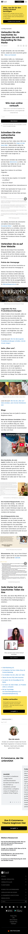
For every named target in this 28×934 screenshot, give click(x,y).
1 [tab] (10, 802)
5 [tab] (18, 802)
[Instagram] (21, 907)
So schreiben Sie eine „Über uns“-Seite (13, 675)
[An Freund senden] (26, 46)
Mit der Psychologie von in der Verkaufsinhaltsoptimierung (11, 691)
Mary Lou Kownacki (10, 55)
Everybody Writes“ (6, 226)
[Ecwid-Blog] (2, 907)
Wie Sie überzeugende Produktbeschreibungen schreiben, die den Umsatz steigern (13, 341)
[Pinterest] (10, 907)
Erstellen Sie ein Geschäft (14, 21)
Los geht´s (14, 711)
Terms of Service (13, 919)
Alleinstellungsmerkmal (9, 284)
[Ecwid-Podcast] (6, 907)
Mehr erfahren (14, 657)
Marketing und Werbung (7, 719)
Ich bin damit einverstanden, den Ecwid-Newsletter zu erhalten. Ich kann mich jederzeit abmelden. (15, 125)
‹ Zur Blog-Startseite (6, 28)
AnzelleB (6, 774)
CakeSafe (17, 557)
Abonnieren (14, 121)
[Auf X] (23, 46)
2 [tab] (12, 802)
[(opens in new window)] (9, 910)
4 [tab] (16, 802)
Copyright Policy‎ (13, 921)
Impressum (13, 923)
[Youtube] (25, 907)
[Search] (25, 901)
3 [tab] (14, 802)
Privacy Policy (13, 915)
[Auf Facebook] (18, 46)
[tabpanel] (11, 788)
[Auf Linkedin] (21, 46)
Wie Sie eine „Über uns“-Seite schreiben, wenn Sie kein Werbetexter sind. (13, 403)
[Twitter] (18, 907)
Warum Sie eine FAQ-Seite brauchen (13, 677)
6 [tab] (20, 802)
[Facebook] (14, 907)
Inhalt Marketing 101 (8, 667)
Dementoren (13, 162)
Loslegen (19, 1)
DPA (13, 917)
